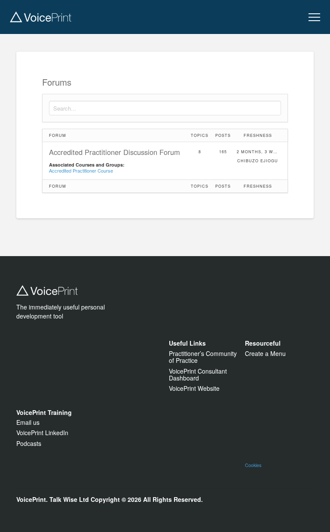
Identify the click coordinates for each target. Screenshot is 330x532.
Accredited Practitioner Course (81, 170)
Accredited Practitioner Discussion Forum (114, 152)
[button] (314, 17)
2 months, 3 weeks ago (258, 152)
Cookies (253, 465)
